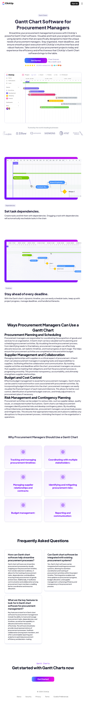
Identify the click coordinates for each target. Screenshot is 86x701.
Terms (47, 697)
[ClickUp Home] (7, 4)
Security (28, 697)
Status (19, 697)
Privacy (38, 697)
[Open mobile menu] (82, 3)
